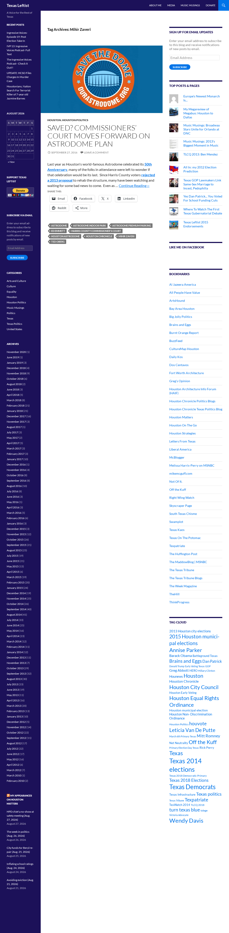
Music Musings (190, 5)
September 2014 (16, 609)
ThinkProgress (179, 602)
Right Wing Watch (181, 497)
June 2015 (13, 561)
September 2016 (16, 480)
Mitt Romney (208, 735)
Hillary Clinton (206, 670)
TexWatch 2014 (179, 805)
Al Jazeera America (182, 284)
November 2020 (16, 352)
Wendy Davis (186, 820)
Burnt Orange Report (184, 333)
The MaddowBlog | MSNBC (188, 562)
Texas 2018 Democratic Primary (188, 775)
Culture (11, 286)
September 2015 (16, 545)
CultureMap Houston (184, 349)
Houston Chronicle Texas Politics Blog (195, 409)
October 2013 (15, 668)
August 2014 (14, 614)
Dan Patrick (212, 661)
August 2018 (14, 384)
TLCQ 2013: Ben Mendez (200, 154)
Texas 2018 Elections (188, 780)
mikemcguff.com (180, 473)
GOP (208, 666)
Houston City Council (193, 687)
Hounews (176, 676)
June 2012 (13, 754)
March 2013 (14, 705)
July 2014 (12, 620)
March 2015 (14, 577)
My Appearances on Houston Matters (19, 799)
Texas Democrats (192, 786)
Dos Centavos (179, 365)
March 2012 (14, 770)
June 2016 (13, 496)
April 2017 (13, 443)
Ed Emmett (58, 230)
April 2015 (13, 571)
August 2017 (14, 427)
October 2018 (15, 378)
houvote (198, 723)
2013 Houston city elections (190, 631)
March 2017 (14, 448)
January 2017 (15, 459)
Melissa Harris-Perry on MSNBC (191, 465)
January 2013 (15, 716)
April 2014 (13, 636)
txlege (204, 810)
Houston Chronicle (99, 236)
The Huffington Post (183, 554)
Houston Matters (181, 417)
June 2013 (13, 689)
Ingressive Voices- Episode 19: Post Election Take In (17, 36)
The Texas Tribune (181, 570)
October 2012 (15, 732)
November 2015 (16, 534)
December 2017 (16, 416)
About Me (155, 5)
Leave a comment (96, 152)
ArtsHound (177, 300)
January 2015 (15, 587)
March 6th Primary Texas (182, 736)
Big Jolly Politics (180, 317)
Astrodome (59, 225)
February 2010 (15, 780)
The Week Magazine (183, 586)
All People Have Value (184, 292)
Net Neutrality (178, 743)
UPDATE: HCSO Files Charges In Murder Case (19, 77)
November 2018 (16, 373)
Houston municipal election (188, 710)
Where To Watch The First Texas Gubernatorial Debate (202, 211)
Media (171, 5)
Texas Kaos (176, 530)
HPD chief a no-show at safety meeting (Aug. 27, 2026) (20, 815)
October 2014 (15, 604)
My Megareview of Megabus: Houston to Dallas (198, 113)
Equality (11, 291)
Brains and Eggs (180, 325)
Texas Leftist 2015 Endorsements (195, 224)
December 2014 (16, 593)
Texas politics (209, 794)
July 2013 (12, 684)
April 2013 (13, 700)
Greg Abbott (179, 670)
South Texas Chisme (183, 514)
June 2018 (13, 389)
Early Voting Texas (195, 666)
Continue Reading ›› (134, 185)
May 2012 (13, 759)
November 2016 (16, 470)
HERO (193, 670)
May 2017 (13, 437)
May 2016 (13, 502)
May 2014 (13, 630)
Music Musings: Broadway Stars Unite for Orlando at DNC (201, 129)
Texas (176, 753)
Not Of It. (175, 481)
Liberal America (180, 449)
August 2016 (14, 486)
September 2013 (16, 673)
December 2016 (16, 464)
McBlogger (176, 457)
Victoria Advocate (179, 814)
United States (14, 329)
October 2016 (15, 475)
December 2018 (16, 368)
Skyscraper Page (180, 505)
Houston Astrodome (65, 236)
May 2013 (13, 695)
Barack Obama (180, 655)
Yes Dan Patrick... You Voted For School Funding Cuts (202, 198)
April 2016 (13, 507)
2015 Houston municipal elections (194, 639)
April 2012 (13, 764)
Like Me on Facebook (186, 247)
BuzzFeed (175, 341)
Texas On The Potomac (185, 538)
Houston (54, 120)
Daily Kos (176, 357)
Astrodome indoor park (89, 225)
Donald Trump (176, 666)
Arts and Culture (16, 281)
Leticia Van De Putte (192, 730)
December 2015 (16, 528)
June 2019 (13, 357)
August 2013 (14, 679)
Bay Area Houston (182, 308)
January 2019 (15, 362)
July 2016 (12, 491)
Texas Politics (14, 323)
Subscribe (180, 67)
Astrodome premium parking (131, 225)
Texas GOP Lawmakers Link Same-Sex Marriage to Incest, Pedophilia (202, 184)
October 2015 (15, 539)
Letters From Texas (182, 441)
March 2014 (14, 641)
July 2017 (12, 432)
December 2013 (16, 657)
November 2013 (16, 663)
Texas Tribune (176, 800)
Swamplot (176, 522)
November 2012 (16, 727)
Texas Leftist (18, 5)
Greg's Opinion (179, 381)
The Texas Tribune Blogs (185, 578)
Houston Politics (75, 120)
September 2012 (16, 738)
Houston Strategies (182, 433)
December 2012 (16, 721)
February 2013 (15, 711)
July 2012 (12, 748)
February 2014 (15, 646)
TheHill (174, 594)
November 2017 (16, 421)
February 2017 (15, 453)
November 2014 (16, 598)
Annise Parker (185, 650)
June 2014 (13, 625)
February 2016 (15, 518)
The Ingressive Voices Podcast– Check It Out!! (19, 63)
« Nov (11, 162)
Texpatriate (177, 546)
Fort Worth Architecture (186, 373)
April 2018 (13, 394)
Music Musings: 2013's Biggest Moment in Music (200, 143)
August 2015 (14, 550)
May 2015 (13, 566)
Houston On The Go (183, 425)
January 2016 (15, 523)
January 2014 (15, 652)
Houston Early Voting (183, 692)
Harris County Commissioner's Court (96, 230)
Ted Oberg (58, 241)
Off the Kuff (177, 489)
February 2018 (15, 405)
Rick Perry (206, 747)
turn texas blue (184, 809)
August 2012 (14, 743)
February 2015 (15, 582)
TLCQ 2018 (197, 805)
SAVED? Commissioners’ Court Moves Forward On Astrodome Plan (98, 135)
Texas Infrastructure (182, 794)
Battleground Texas (205, 656)
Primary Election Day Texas (184, 747)
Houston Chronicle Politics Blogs (192, 401)
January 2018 (15, 411)
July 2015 (12, 555)
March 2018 (14, 400)
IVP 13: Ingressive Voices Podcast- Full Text (18, 50)
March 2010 (14, 775)
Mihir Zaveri (126, 236)
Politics (11, 313)
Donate (210, 5)
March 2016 (14, 512)
